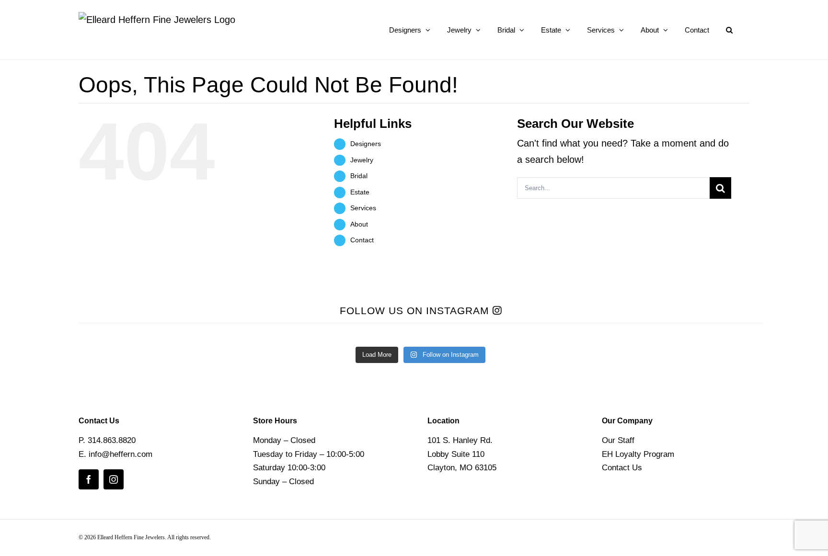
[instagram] (114, 479)
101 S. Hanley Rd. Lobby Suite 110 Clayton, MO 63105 (461, 454)
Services (363, 208)
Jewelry (361, 160)
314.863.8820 (112, 440)
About (359, 224)
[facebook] (89, 479)
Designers (365, 144)
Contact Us (622, 467)
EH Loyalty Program (638, 454)
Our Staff (618, 440)
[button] (729, 29)
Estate (359, 192)
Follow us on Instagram (416, 310)
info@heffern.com (120, 454)
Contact (362, 240)
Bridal (359, 176)
